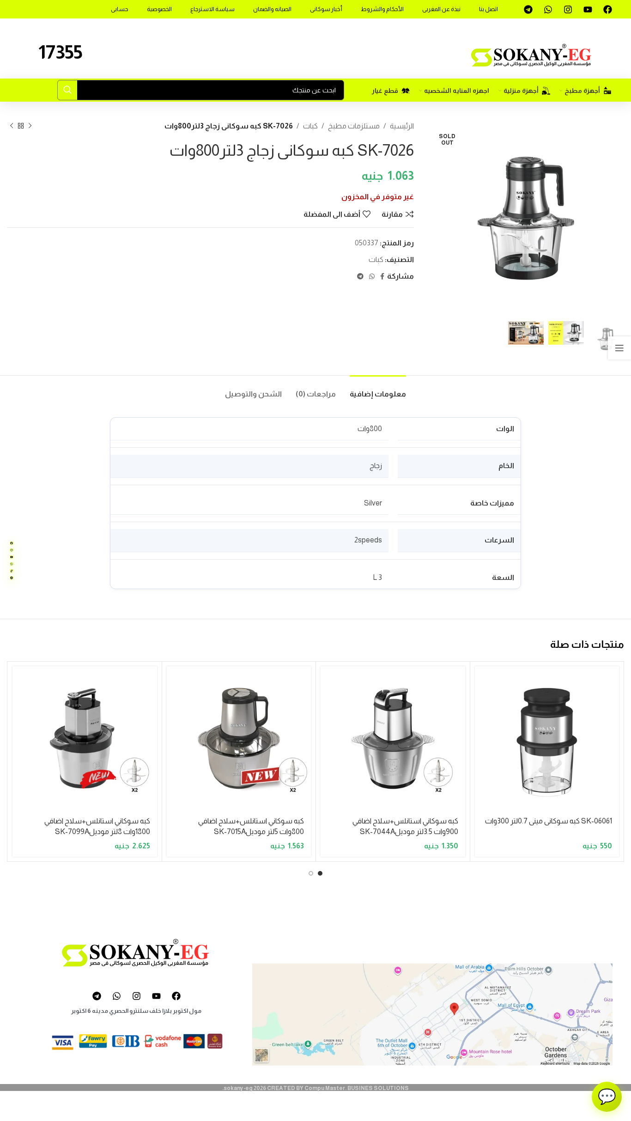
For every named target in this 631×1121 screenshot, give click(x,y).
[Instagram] (567, 9)
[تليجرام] (11, 578)
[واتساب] (11, 564)
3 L (377, 577)
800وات (370, 429)
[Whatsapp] (548, 9)
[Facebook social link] (382, 276)
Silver (373, 503)
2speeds (368, 540)
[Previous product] (30, 125)
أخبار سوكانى (326, 9)
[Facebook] (607, 9)
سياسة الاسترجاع (212, 9)
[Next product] (11, 125)
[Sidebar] (619, 347)
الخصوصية (159, 9)
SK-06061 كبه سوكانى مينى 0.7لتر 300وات (548, 821)
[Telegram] (528, 9)
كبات (310, 126)
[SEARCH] (67, 90)
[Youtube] (587, 9)
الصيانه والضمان (272, 9)
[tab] (378, 389)
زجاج (376, 465)
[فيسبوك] (11, 543)
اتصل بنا (488, 9)
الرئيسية (402, 126)
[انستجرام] (11, 550)
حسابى (119, 9)
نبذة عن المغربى (441, 9)
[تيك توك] (11, 571)
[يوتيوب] (11, 557)
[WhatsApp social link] (371, 276)
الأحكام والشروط (382, 9)
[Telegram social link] (360, 276)
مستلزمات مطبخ (354, 126)
